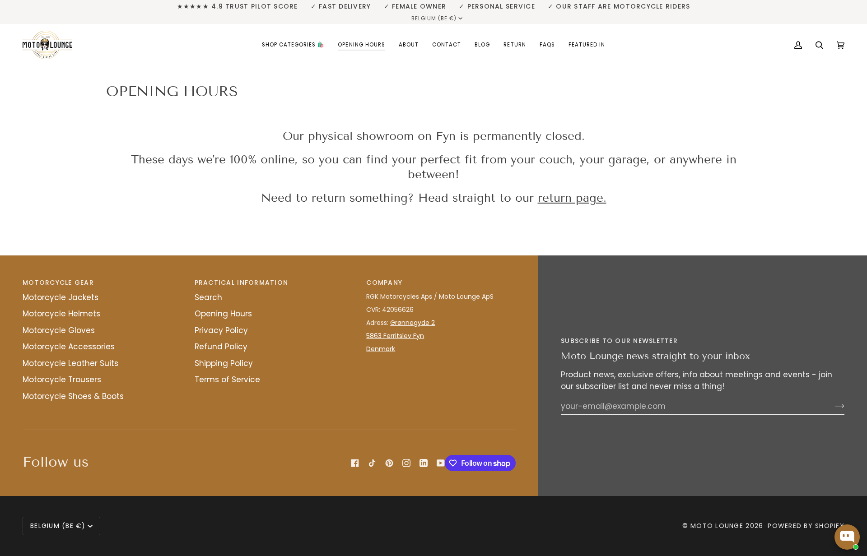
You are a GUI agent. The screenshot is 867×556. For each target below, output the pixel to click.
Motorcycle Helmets (61, 313)
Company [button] (384, 282)
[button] (293, 45)
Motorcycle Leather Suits (70, 363)
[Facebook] (355, 463)
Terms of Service (227, 379)
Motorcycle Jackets (60, 297)
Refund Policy (221, 346)
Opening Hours (223, 313)
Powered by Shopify (806, 525)
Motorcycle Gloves (59, 330)
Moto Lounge (718, 525)
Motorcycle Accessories (69, 346)
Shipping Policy (224, 363)
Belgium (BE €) (434, 18)
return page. (572, 198)
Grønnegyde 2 (412, 322)
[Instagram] (406, 463)
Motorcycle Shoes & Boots (73, 396)
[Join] (832, 406)
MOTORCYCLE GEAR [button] (58, 282)
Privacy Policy (221, 330)
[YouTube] (441, 463)
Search (208, 297)
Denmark (380, 348)
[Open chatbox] (847, 537)
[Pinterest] (389, 463)
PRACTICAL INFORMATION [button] (241, 282)
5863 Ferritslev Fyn (395, 335)
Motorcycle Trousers (62, 379)
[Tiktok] (372, 463)
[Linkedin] (424, 463)
